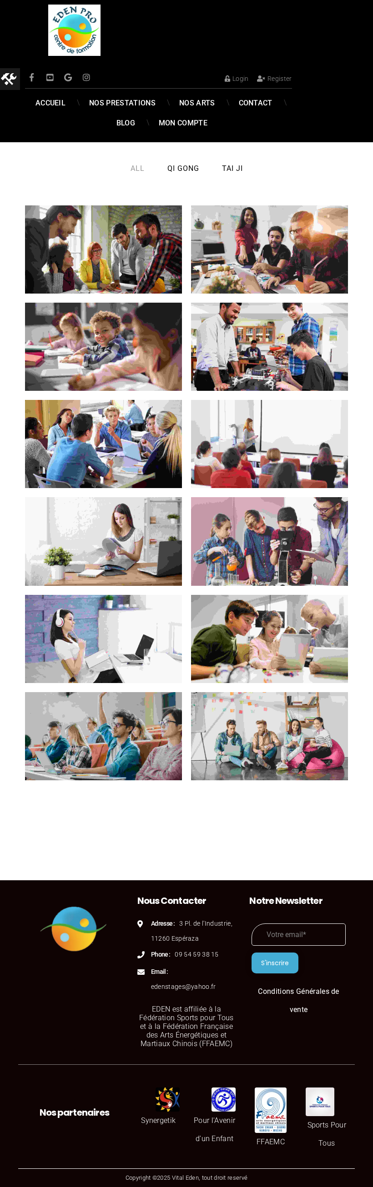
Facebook (32, 77)
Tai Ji (232, 168)
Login (240, 78)
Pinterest (50, 77)
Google (68, 77)
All (138, 168)
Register (279, 78)
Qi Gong (183, 168)
